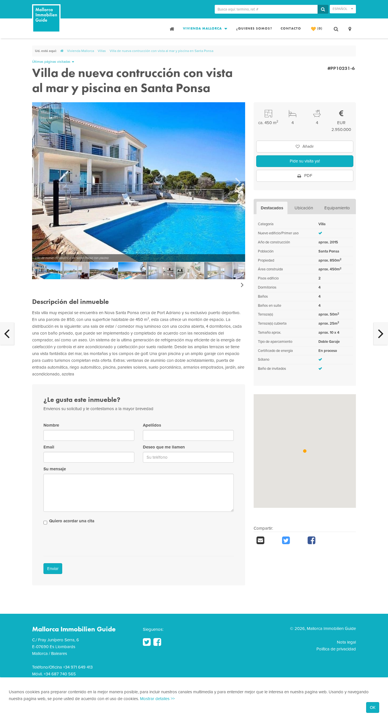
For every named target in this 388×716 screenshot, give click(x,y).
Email (48, 447)
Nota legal (346, 642)
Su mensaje (54, 468)
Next (238, 182)
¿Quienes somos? (254, 28)
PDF (307, 175)
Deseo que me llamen (164, 447)
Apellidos (152, 425)
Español (340, 9)
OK (373, 707)
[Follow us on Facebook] (157, 642)
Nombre (51, 425)
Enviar (53, 568)
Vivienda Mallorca (203, 28)
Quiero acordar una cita (71, 520)
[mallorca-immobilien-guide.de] (61, 51)
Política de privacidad (336, 649)
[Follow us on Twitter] (147, 642)
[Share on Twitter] (292, 540)
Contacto (291, 28)
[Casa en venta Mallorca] (171, 28)
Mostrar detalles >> (157, 698)
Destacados (272, 207)
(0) (319, 28)
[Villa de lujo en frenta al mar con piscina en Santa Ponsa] (381, 333)
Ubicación (304, 207)
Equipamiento (337, 207)
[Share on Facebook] (317, 540)
